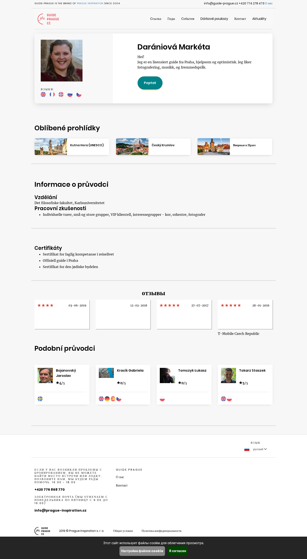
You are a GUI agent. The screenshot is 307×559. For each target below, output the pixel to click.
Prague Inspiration (90, 3)
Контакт (240, 18)
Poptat (150, 82)
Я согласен (177, 551)
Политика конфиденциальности (161, 531)
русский (258, 449)
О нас (269, 3)
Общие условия (123, 531)
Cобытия (187, 18)
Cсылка (155, 18)
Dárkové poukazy (214, 18)
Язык (256, 442)
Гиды (171, 18)
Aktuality (259, 18)
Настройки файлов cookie (142, 551)
